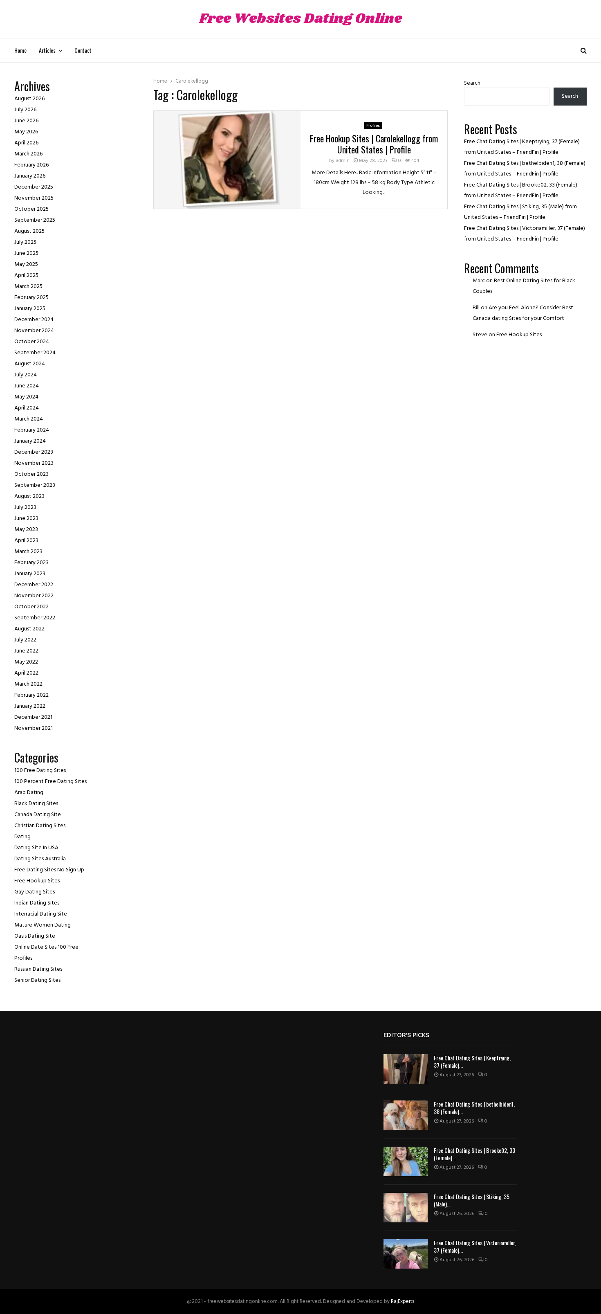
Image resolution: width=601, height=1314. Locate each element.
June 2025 (26, 253)
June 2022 (26, 651)
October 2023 (31, 474)
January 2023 (29, 573)
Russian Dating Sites (38, 969)
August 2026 (29, 99)
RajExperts (402, 1301)
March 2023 (28, 551)
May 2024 (26, 397)
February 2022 (31, 695)
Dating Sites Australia (40, 859)
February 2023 (31, 562)
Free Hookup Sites (37, 881)
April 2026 (26, 143)
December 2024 (34, 319)
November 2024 (34, 330)
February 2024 (31, 430)
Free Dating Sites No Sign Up (49, 870)
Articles (47, 50)
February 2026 (31, 165)
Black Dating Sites (36, 803)
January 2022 (29, 706)
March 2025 (28, 286)
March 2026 (28, 154)
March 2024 (28, 419)
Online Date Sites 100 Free (46, 947)
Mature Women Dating (42, 925)
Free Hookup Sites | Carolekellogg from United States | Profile (374, 144)
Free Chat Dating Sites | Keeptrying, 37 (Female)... (472, 1061)
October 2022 (31, 607)
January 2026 (29, 176)
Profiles (373, 125)
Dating (22, 837)
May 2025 (26, 264)
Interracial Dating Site (40, 914)
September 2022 (34, 618)
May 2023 (26, 529)
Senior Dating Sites (37, 980)
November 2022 (34, 596)
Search (472, 83)
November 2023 (34, 463)
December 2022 (33, 585)
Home (20, 50)
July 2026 (25, 110)
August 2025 (29, 231)
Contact (83, 50)
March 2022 (28, 684)
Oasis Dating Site (34, 936)
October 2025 (31, 209)
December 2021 (33, 717)
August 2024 (29, 364)
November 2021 (33, 728)
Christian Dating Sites (39, 825)
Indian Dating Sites (36, 903)
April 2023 (26, 540)
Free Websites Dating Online (300, 19)
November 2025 (34, 198)
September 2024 (35, 353)
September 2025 (34, 220)
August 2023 (29, 496)
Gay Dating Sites (34, 892)
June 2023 (26, 518)
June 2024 (26, 386)
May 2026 (26, 132)
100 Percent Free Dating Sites (50, 781)
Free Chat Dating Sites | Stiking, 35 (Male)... (471, 1200)
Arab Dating (28, 792)
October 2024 (31, 341)
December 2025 (33, 187)
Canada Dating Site (37, 814)
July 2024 (25, 375)
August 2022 (29, 629)
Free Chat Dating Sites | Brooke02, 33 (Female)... (474, 1154)
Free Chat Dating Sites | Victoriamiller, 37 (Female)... (475, 1246)
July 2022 (25, 640)
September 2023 (34, 485)
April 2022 (26, 673)
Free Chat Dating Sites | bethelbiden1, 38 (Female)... (474, 1108)
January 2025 (29, 308)
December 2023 (33, 452)
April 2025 (26, 275)
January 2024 (30, 441)
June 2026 (26, 121)
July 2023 (25, 507)
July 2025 (25, 242)
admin (343, 161)
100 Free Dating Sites (40, 770)
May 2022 (26, 662)
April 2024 (26, 408)
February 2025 (31, 297)
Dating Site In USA (36, 848)
